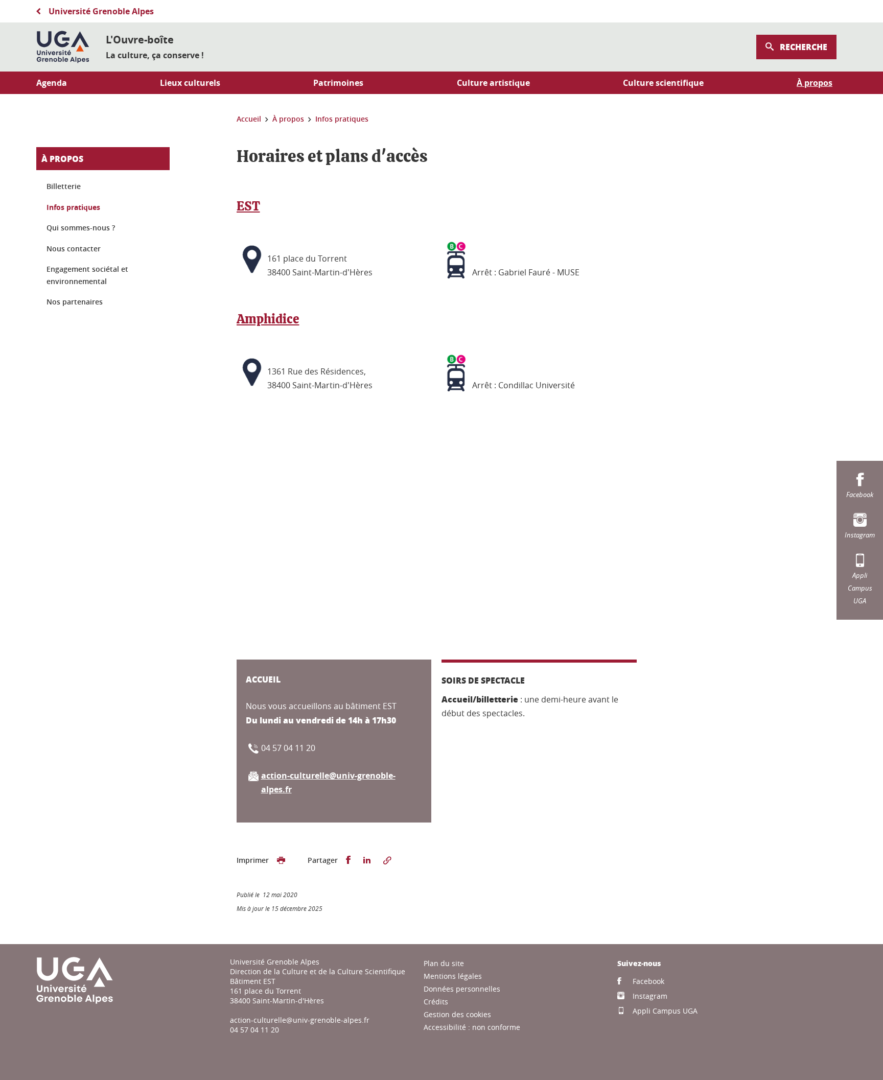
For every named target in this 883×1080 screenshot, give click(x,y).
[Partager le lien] (387, 860)
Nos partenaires (75, 302)
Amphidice (268, 319)
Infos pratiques (73, 207)
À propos (62, 159)
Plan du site (444, 963)
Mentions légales (453, 976)
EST (248, 206)
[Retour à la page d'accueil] (62, 47)
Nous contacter (74, 248)
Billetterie (64, 186)
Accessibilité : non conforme (472, 1027)
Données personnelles (462, 989)
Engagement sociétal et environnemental (87, 275)
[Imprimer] (281, 860)
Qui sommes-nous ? (81, 227)
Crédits (436, 1001)
